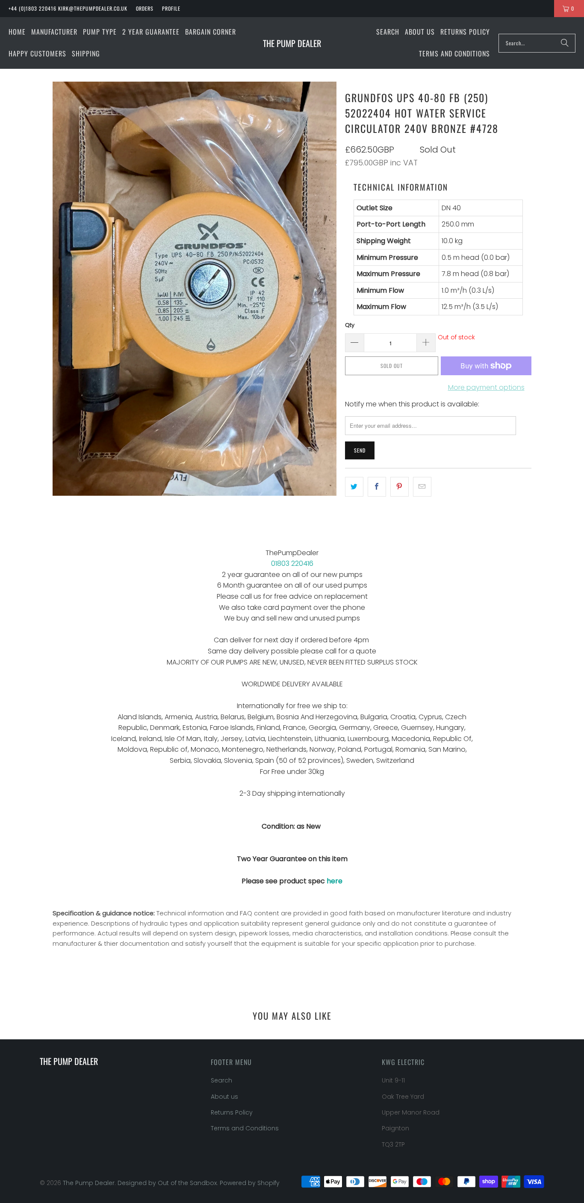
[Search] (564, 43)
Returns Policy (232, 1112)
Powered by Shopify (250, 1183)
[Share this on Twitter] (354, 487)
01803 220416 (292, 563)
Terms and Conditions (245, 1128)
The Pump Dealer (89, 1183)
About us (224, 1096)
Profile (171, 8)
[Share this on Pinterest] (399, 487)
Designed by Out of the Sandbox (167, 1183)
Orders (144, 8)
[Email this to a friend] (422, 487)
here (334, 881)
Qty (349, 325)
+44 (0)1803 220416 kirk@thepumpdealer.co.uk (68, 8)
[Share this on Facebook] (377, 487)
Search (221, 1080)
